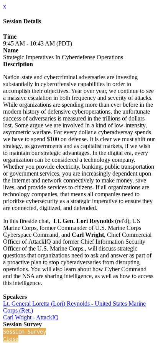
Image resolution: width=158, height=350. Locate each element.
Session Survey (24, 331)
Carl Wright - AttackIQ (31, 317)
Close (10, 338)
